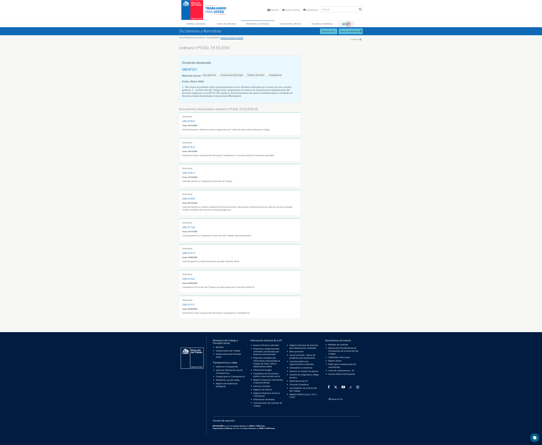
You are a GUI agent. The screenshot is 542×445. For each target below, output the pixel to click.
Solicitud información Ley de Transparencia (229, 371)
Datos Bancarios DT (298, 381)
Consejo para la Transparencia (230, 376)
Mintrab (219, 347)
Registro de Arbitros (262, 389)
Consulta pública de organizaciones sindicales (301, 363)
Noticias (275, 10)
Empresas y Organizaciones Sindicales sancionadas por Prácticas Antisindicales (266, 351)
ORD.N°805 (188, 198)
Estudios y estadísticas (322, 23)
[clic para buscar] (360, 9)
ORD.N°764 (188, 227)
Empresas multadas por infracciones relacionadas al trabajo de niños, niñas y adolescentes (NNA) (266, 362)
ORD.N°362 (188, 278)
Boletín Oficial (334, 360)
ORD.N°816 (188, 147)
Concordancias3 (212, 37)
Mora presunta (296, 351)
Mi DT (346, 24)
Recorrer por (328, 31)
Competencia (275, 75)
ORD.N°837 (188, 121)
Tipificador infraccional (339, 357)
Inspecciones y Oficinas (222, 428)
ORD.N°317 (189, 69)
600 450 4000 (218, 426)
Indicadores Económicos (300, 367)
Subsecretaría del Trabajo (228, 350)
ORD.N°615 (188, 253)
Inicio (181, 37)
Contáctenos (312, 10)
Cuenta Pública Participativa (341, 374)
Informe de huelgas (262, 370)
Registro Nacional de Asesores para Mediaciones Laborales (303, 346)
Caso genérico (209, 75)
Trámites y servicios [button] (195, 23)
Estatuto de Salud (255, 75)
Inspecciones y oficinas (290, 23)
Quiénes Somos (292, 10)
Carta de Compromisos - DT (341, 370)
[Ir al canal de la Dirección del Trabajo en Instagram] (357, 387)
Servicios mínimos (261, 386)
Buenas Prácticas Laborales (266, 345)
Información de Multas (264, 399)
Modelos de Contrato (338, 344)
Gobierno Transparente (227, 366)
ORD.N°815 (188, 172)
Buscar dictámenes (350, 31)
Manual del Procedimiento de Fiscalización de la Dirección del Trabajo (343, 351)
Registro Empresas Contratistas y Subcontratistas (268, 381)
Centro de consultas (226, 23)
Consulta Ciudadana (299, 384)
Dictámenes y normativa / (195, 37)
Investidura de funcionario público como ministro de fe (266, 375)
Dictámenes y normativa (257, 23)
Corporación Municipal (232, 75)
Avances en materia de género (303, 371)
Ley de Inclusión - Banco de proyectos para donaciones (302, 356)
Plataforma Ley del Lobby (228, 380)
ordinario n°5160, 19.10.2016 (231, 37)
